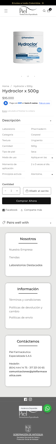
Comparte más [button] (33, 209)
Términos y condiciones (25, 299)
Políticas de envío (21, 317)
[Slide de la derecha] (34, 76)
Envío (4, 111)
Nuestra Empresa (21, 249)
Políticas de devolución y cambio (25, 309)
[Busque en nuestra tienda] (44, 10)
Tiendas (14, 257)
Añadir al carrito (39, 191)
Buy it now (26, 201)
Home (5, 86)
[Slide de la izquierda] (21, 76)
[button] (28, 222)
